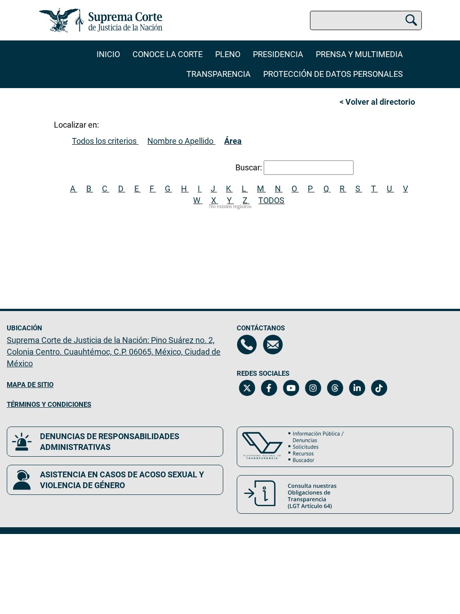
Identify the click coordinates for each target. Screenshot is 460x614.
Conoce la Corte (168, 54)
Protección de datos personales (333, 74)
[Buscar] (411, 19)
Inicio (108, 54)
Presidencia (278, 54)
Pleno (227, 54)
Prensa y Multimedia (359, 54)
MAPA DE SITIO (30, 385)
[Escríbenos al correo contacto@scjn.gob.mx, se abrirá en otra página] (273, 344)
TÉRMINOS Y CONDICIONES (49, 404)
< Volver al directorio (377, 102)
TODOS (271, 200)
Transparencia (218, 74)
